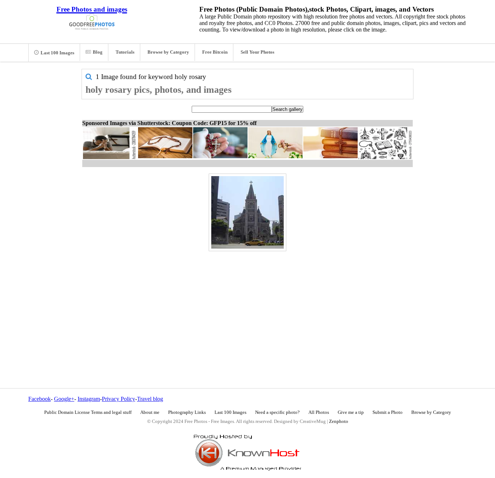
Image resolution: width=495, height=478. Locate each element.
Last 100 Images (57, 52)
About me (149, 412)
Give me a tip (351, 412)
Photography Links (187, 412)
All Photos (318, 412)
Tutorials (125, 52)
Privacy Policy (118, 399)
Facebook (39, 399)
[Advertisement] (247, 304)
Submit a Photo (388, 412)
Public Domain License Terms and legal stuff (88, 412)
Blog (98, 52)
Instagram (89, 399)
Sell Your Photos (257, 52)
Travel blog (150, 399)
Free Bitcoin (215, 52)
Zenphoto (338, 421)
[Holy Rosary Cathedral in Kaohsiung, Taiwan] (247, 212)
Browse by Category (168, 52)
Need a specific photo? (277, 412)
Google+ (64, 399)
